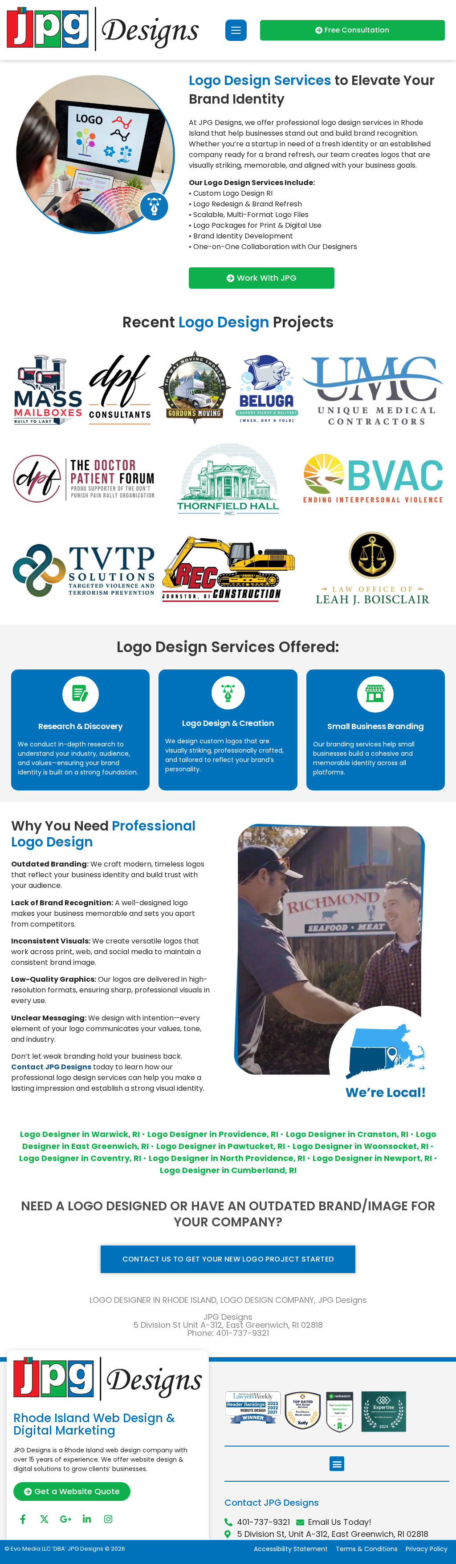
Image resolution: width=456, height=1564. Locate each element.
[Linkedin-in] (86, 1519)
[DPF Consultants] (83, 388)
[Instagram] (108, 1519)
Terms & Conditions (367, 1548)
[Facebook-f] (22, 1519)
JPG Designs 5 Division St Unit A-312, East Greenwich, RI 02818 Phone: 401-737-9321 (228, 1324)
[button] (337, 1463)
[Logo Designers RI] (228, 388)
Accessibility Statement (291, 1548)
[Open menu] (236, 30)
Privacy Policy (427, 1548)
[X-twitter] (44, 1519)
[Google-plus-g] (65, 1519)
